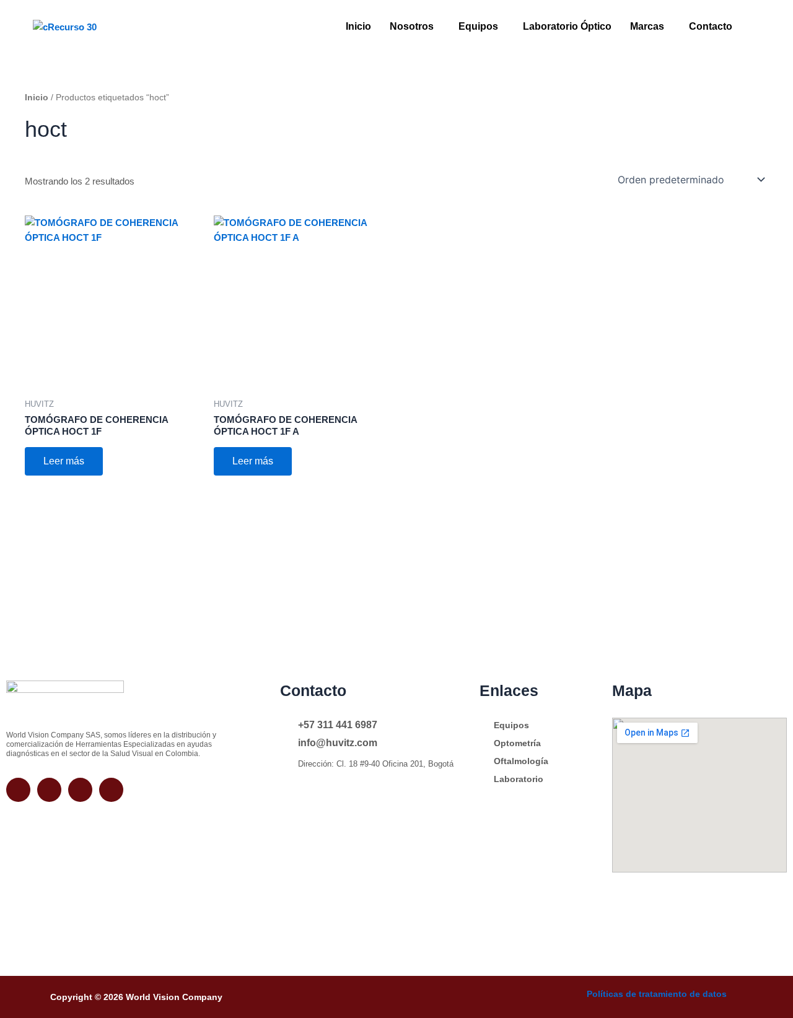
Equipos (478, 26)
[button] (414, 26)
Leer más (63, 461)
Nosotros (412, 26)
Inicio (358, 26)
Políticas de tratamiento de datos (657, 994)
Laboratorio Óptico (567, 26)
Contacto (710, 26)
